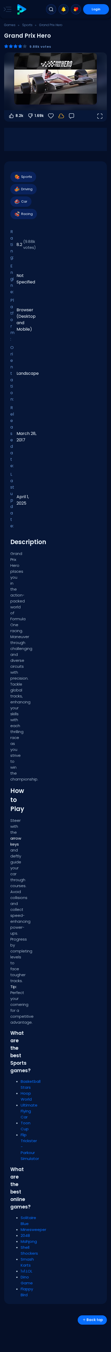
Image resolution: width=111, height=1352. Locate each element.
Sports (27, 25)
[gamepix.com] (21, 9)
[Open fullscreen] (100, 116)
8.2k (19, 115)
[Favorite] (76, 9)
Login (96, 9)
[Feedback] (71, 116)
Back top (94, 1319)
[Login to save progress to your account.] (61, 116)
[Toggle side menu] (6, 9)
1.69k (39, 115)
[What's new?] (63, 9)
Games (9, 25)
